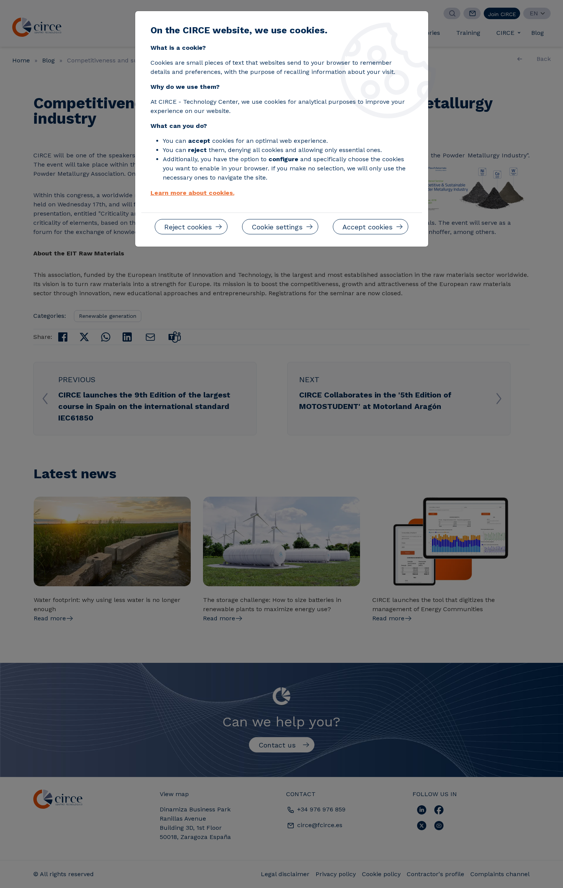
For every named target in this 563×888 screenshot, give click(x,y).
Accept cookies (367, 227)
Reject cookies (188, 227)
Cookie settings (277, 227)
